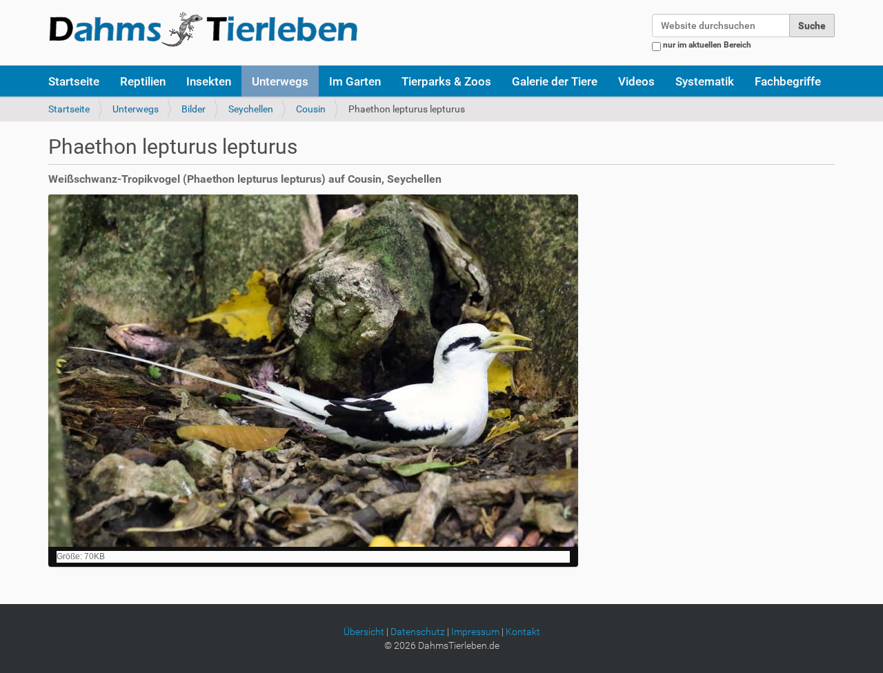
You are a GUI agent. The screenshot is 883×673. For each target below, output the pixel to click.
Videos (636, 81)
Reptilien (143, 81)
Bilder (193, 108)
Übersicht (364, 631)
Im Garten (355, 81)
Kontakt (523, 631)
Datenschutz (417, 631)
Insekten (208, 81)
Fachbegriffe (788, 81)
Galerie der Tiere (554, 81)
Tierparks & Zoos (446, 81)
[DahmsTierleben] (203, 29)
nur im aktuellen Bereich (707, 45)
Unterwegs (280, 81)
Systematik (704, 81)
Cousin (311, 108)
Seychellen (250, 108)
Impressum (475, 631)
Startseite (73, 81)
